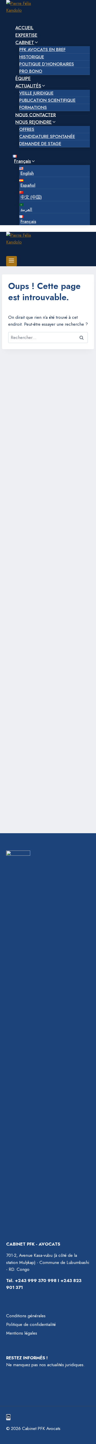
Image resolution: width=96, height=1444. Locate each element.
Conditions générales (26, 1316)
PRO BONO (30, 71)
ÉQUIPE (23, 78)
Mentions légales (21, 1333)
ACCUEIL (24, 27)
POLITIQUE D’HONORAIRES (46, 64)
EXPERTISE (26, 35)
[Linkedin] (8, 1417)
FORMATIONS (33, 107)
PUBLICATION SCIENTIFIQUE (47, 100)
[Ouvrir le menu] (11, 261)
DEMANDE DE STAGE (40, 144)
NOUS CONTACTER (35, 114)
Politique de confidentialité (31, 1324)
